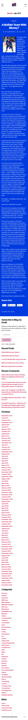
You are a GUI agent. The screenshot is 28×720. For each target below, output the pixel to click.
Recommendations (7, 670)
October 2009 (6, 474)
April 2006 (4, 562)
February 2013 (6, 429)
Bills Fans (4, 607)
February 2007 (6, 542)
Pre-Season (5, 668)
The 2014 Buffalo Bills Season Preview (13, 359)
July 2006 (4, 558)
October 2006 (6, 551)
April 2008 (4, 510)
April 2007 (4, 537)
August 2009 (5, 479)
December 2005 (6, 571)
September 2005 (7, 578)
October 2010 (5, 449)
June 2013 (4, 427)
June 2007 (5, 533)
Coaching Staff (6, 618)
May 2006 (4, 560)
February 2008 (6, 515)
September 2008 (7, 499)
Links (3, 650)
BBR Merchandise (7, 604)
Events (3, 629)
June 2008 (5, 506)
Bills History (5, 609)
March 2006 (5, 564)
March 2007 (5, 540)
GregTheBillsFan (11, 31)
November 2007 (6, 522)
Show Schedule (6, 677)
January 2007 (6, 544)
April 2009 (4, 483)
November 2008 (6, 494)
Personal (4, 661)
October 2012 (5, 431)
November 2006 (6, 549)
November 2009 (6, 472)
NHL (9, 311)
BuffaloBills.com (6, 611)
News (3, 652)
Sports (14, 21)
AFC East (4, 593)
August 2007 (5, 528)
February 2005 (6, 582)
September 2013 (6, 422)
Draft (3, 625)
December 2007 (6, 519)
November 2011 (6, 443)
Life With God (5, 647)
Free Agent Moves (7, 394)
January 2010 (6, 470)
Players (3, 663)
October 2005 (6, 576)
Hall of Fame (5, 645)
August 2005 (5, 580)
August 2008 (5, 501)
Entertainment (6, 627)
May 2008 (4, 508)
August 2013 (5, 424)
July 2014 (4, 418)
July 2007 (4, 531)
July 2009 (4, 481)
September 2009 (7, 476)
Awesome (4, 598)
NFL (2, 654)
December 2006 (6, 546)
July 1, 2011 (22, 31)
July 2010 (4, 456)
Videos (3, 692)
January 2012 (5, 440)
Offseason (4, 656)
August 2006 (5, 555)
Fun (2, 636)
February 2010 (6, 467)
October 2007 (6, 524)
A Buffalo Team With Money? (14, 26)
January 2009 (6, 490)
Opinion (3, 659)
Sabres (12, 311)
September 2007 (7, 526)
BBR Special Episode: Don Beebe (11, 366)
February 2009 (6, 488)
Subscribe (6, 340)
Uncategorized (6, 690)
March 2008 (5, 513)
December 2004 (6, 585)
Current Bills (5, 622)
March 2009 (5, 485)
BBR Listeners (5, 602)
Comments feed (6, 708)
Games (3, 638)
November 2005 (6, 573)
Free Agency (5, 634)
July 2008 (4, 503)
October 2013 (5, 420)
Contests (4, 620)
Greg (3, 397)
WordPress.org (6, 710)
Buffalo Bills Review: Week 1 (10, 356)
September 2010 (6, 452)
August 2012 (5, 434)
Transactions (5, 688)
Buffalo (5, 311)
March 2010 (5, 465)
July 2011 (4, 445)
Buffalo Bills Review (11, 717)
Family (3, 632)
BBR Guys (4, 600)
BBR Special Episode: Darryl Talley (12, 363)
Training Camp (6, 686)
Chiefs (3, 616)
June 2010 (4, 458)
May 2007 (4, 535)
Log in (3, 703)
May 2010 (4, 461)
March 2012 (5, 436)
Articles (4, 595)
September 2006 (7, 553)
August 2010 (5, 454)
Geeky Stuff (5, 641)
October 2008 (6, 497)
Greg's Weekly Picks (8, 643)
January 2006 (6, 569)
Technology (5, 681)
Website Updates (7, 695)
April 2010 (4, 463)
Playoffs (4, 665)
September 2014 (6, 415)
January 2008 (6, 517)
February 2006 (6, 567)
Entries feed (5, 705)
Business (4, 613)
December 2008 (6, 492)
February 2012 (6, 438)
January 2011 (5, 447)
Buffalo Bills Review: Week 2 (10, 352)
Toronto (4, 683)
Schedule (4, 674)
